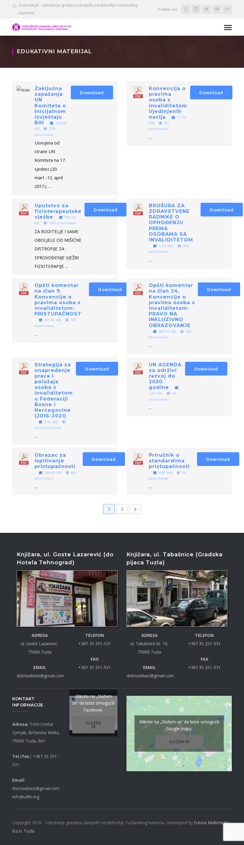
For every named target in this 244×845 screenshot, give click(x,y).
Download (92, 92)
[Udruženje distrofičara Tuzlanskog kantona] (42, 27)
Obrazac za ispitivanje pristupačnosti (55, 460)
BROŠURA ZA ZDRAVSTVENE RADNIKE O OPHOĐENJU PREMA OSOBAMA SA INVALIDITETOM (171, 223)
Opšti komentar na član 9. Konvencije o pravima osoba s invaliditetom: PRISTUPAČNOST (58, 299)
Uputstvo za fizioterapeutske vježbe (58, 211)
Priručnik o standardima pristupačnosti (169, 460)
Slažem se (93, 724)
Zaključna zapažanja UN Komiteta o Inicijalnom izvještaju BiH (50, 105)
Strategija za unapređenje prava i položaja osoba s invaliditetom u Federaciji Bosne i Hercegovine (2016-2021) (54, 390)
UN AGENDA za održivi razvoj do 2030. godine (165, 376)
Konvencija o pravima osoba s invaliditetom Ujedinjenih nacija (168, 103)
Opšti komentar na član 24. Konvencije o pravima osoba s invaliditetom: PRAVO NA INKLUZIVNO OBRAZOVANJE (172, 305)
